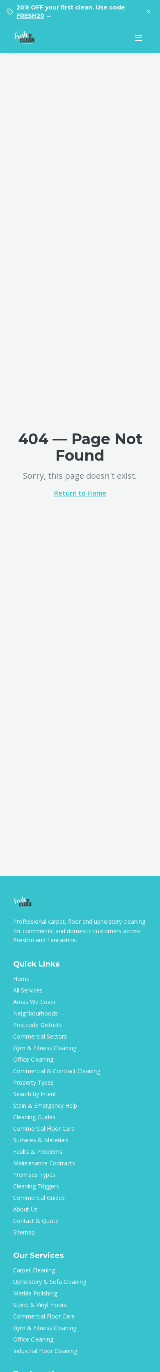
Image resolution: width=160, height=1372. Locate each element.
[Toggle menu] (138, 38)
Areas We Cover (34, 1002)
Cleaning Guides (34, 1117)
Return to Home (80, 493)
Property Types (33, 1082)
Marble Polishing (35, 1293)
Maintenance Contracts (44, 1163)
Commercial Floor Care (44, 1128)
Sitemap (24, 1232)
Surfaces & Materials (41, 1140)
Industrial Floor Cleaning (45, 1351)
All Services (28, 990)
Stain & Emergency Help (45, 1105)
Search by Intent (34, 1094)
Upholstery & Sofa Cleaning (49, 1282)
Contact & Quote (36, 1221)
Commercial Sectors (40, 1036)
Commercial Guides (39, 1198)
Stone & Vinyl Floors (40, 1305)
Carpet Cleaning (34, 1270)
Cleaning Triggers (36, 1186)
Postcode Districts (37, 1025)
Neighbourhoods (35, 1013)
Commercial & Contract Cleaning (56, 1071)
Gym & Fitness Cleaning (44, 1048)
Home (21, 979)
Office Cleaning (33, 1059)
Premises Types (34, 1175)
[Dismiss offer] (148, 11)
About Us (25, 1209)
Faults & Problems (37, 1151)
